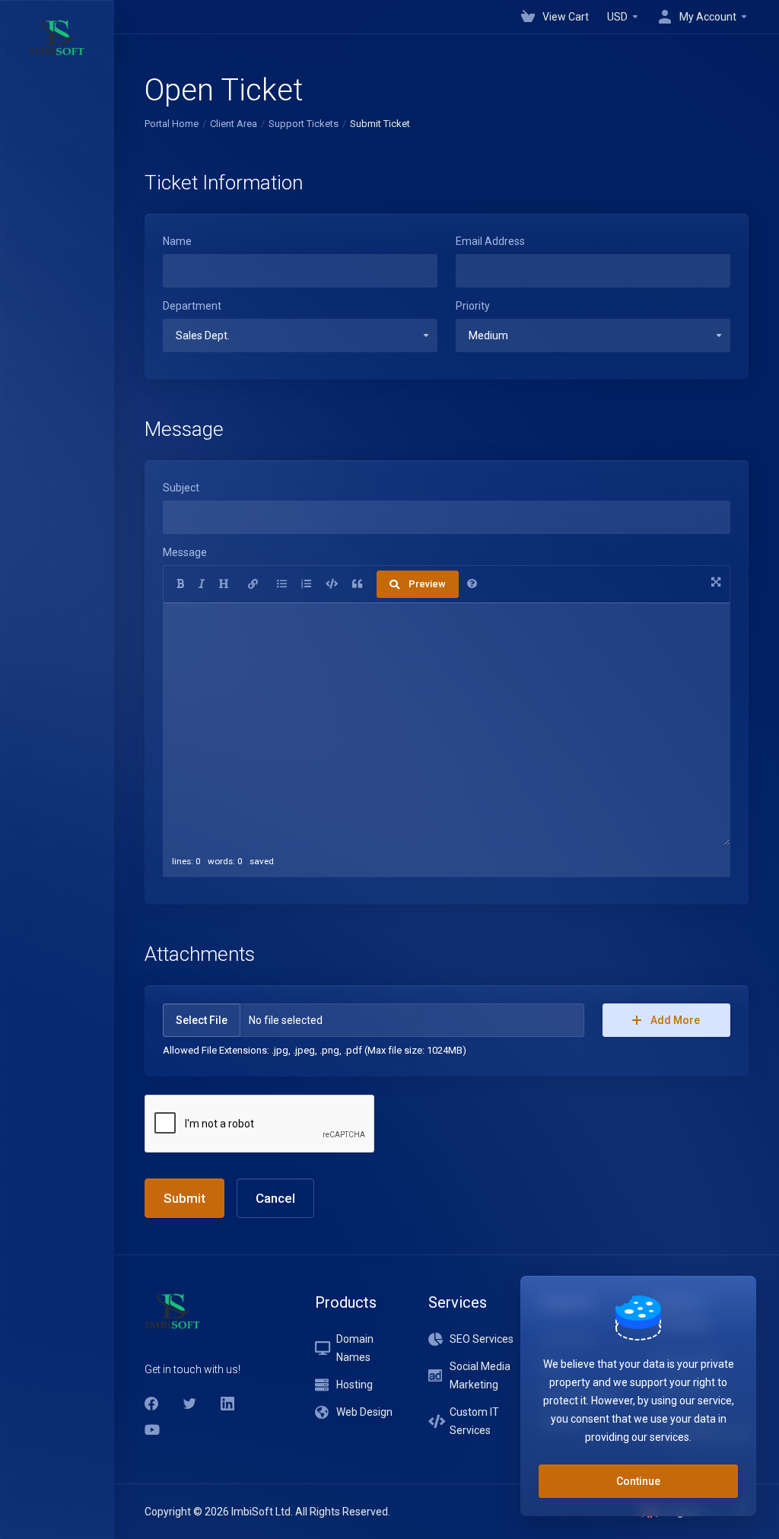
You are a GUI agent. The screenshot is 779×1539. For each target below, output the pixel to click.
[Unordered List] (281, 584)
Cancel (275, 1198)
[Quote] (357, 584)
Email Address (490, 241)
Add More (675, 1020)
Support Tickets (304, 123)
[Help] (472, 584)
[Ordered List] (306, 584)
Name (177, 241)
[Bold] (180, 584)
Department (192, 306)
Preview (427, 584)
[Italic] (201, 584)
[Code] (331, 584)
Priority (473, 306)
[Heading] (224, 584)
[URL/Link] (252, 584)
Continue (638, 1481)
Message (185, 552)
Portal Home (172, 123)
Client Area (233, 123)
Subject (181, 488)
